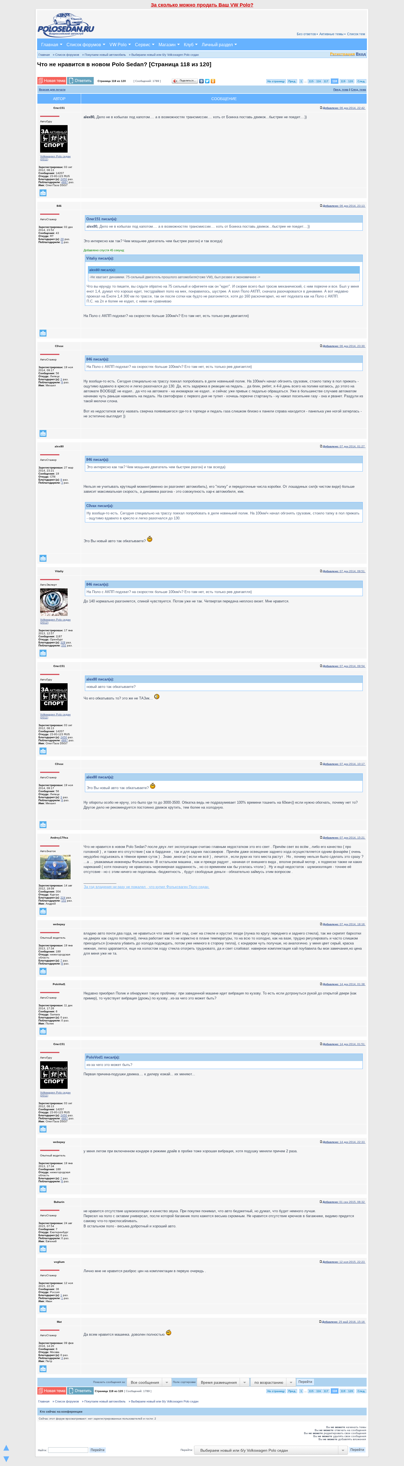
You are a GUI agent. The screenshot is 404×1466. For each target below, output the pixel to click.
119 (343, 81)
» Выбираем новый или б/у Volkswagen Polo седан (164, 54)
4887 (64, 182)
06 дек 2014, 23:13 (344, 205)
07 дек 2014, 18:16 (344, 924)
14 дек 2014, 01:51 (344, 1044)
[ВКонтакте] (201, 81)
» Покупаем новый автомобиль (104, 54)
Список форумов (84, 44)
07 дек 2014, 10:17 (344, 763)
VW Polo (118, 44)
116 (318, 81)
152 (63, 900)
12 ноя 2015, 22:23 (344, 1261)
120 (350, 81)
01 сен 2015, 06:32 (344, 1201)
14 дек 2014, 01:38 (344, 984)
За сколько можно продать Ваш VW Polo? (202, 5)
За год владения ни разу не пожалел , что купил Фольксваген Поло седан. (146, 887)
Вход (361, 54)
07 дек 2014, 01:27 (344, 446)
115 (311, 81)
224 (62, 897)
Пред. (292, 81)
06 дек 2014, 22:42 (344, 107)
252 (63, 645)
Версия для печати (52, 89)
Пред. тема (340, 89)
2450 (63, 179)
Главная (49, 44)
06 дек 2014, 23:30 (344, 346)
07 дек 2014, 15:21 (344, 837)
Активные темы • (332, 34)
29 (62, 239)
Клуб (188, 44)
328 (62, 642)
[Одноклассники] (213, 81)
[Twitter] (207, 81)
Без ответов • (307, 34)
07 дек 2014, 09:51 (344, 571)
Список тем (356, 34)
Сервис (142, 44)
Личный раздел (217, 44)
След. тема (358, 89)
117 (326, 81)
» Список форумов (66, 54)
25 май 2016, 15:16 (344, 1321)
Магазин (167, 44)
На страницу (276, 81)
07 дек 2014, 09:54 (344, 666)
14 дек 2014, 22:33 (344, 1141)
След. (361, 81)
